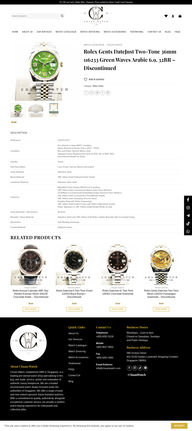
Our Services (44, 31)
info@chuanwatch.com (108, 368)
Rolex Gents (114, 45)
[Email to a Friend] (91, 92)
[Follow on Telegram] (145, 368)
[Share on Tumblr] (102, 92)
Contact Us (154, 31)
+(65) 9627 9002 (105, 347)
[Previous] (15, 71)
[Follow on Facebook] (129, 368)
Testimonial (137, 31)
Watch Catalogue (66, 31)
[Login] (172, 16)
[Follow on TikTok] (140, 368)
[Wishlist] (166, 16)
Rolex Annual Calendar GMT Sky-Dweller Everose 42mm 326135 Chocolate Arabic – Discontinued (31, 293)
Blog (168, 31)
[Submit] (62, 15)
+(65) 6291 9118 (104, 336)
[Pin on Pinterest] (97, 92)
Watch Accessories (115, 31)
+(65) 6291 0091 (105, 357)
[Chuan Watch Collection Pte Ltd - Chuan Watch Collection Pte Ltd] (96, 15)
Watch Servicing (90, 31)
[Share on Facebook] (86, 92)
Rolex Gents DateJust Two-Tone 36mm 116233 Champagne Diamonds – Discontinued (161, 293)
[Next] (74, 71)
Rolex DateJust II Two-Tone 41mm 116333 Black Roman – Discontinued (74, 293)
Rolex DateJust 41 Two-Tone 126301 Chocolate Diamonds (117, 292)
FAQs (177, 31)
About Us (27, 31)
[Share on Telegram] (108, 92)
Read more (30, 309)
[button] (180, 16)
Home (15, 31)
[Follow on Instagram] (134, 368)
